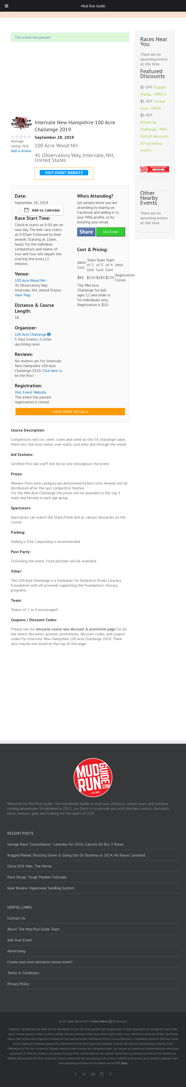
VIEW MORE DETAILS (70, 411)
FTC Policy (121, 1063)
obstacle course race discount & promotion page (75, 629)
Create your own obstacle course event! (39, 961)
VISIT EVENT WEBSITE (64, 172)
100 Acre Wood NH (30, 280)
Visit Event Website (30, 392)
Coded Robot (99, 1021)
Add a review (21, 150)
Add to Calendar (46, 210)
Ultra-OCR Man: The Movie (29, 866)
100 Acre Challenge (30, 334)
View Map (23, 294)
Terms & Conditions (23, 972)
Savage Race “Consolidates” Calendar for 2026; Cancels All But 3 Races (65, 844)
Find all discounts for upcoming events (154, 143)
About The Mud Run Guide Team (33, 929)
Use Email (110, 232)
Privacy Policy (18, 983)
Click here (50, 370)
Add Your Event (19, 939)
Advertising (16, 950)
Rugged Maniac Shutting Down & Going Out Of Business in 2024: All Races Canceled (76, 855)
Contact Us (16, 918)
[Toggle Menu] (6, 6)
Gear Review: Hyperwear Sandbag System (40, 887)
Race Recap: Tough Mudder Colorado (37, 877)
